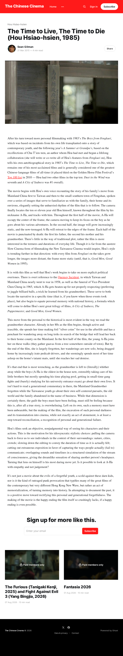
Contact (75, 633)
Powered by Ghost (109, 630)
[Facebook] (69, 627)
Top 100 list (15, 177)
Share (110, 48)
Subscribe (109, 6)
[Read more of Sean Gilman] (12, 48)
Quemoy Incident (68, 277)
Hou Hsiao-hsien (17, 24)
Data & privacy (61, 633)
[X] (63, 627)
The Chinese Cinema (24, 6)
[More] (62, 7)
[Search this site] (84, 6)
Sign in (94, 6)
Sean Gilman (25, 46)
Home (53, 6)
